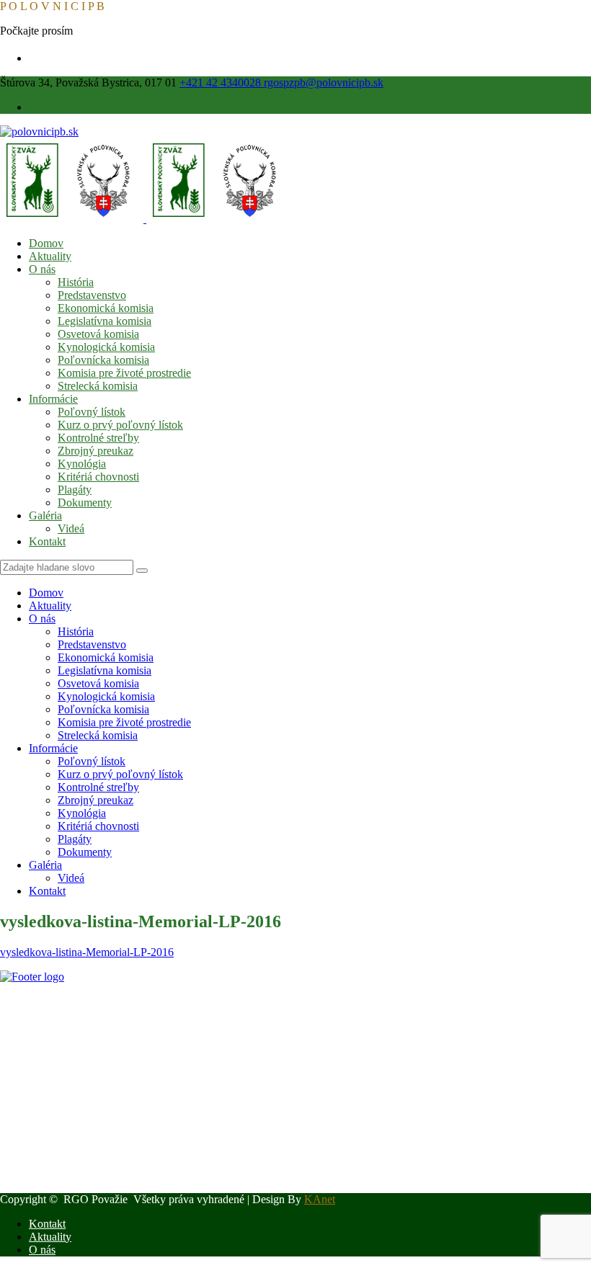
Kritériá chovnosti (98, 476)
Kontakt (47, 541)
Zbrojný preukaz (95, 451)
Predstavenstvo (92, 295)
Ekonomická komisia (106, 308)
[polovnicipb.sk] (39, 131)
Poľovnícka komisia (103, 360)
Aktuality (50, 256)
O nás (42, 269)
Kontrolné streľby (98, 438)
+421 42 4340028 (221, 82)
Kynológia (82, 463)
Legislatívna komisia (104, 321)
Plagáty (75, 489)
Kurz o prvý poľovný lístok (120, 425)
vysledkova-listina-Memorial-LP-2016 (87, 952)
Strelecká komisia (98, 386)
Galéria (45, 515)
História (76, 282)
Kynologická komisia (106, 347)
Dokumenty (85, 502)
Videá (71, 528)
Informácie (53, 399)
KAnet (319, 1199)
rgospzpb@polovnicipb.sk (323, 82)
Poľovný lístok (91, 412)
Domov (46, 243)
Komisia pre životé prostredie (124, 373)
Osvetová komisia (98, 334)
